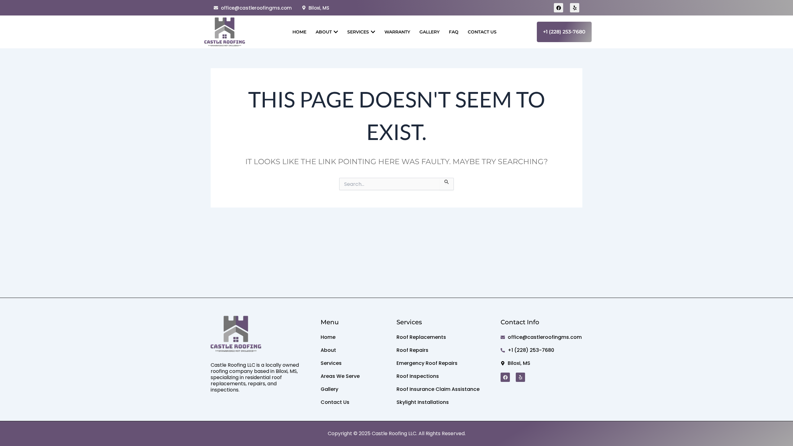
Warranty (397, 32)
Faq (453, 32)
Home (299, 32)
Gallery (429, 32)
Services (358, 32)
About (324, 32)
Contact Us (482, 32)
